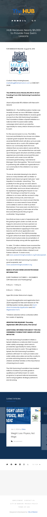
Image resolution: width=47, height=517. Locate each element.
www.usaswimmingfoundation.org (19, 265)
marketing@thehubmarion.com (18, 83)
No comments (18, 441)
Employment (17, 500)
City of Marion (17, 504)
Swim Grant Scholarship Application (21, 306)
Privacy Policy (31, 504)
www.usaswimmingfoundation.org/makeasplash (27, 255)
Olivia (23, 429)
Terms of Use (24, 507)
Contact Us (29, 500)
